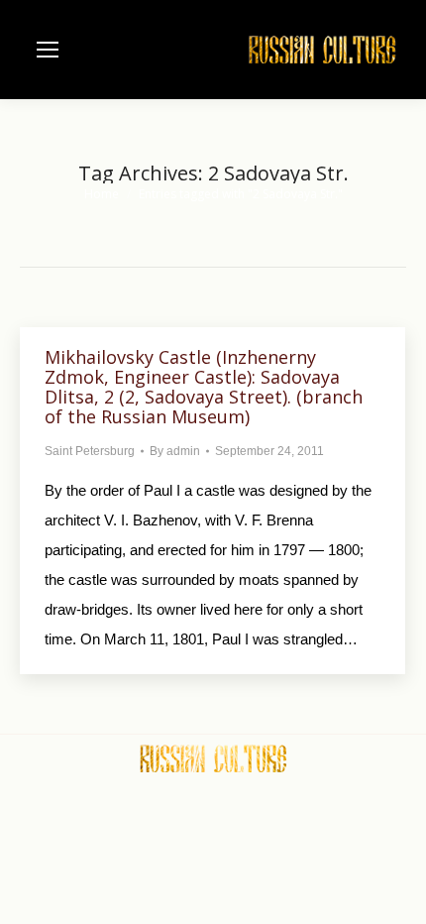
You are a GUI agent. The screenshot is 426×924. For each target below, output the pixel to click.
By (175, 451)
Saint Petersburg (90, 451)
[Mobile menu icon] (47, 49)
